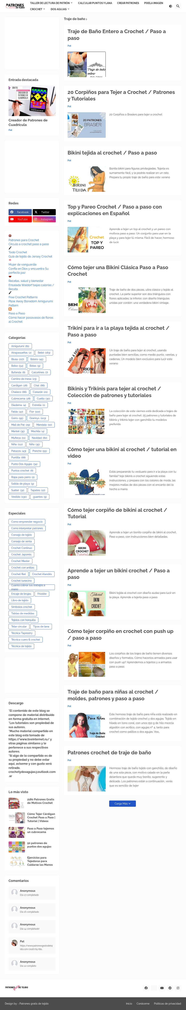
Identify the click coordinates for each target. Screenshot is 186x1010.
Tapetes (38, 490)
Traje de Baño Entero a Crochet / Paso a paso (117, 34)
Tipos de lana (41, 626)
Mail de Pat (20, 424)
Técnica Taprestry (22, 633)
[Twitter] (154, 988)
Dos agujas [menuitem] (59, 9)
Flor (34, 411)
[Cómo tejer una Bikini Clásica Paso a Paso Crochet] (87, 300)
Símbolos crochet (21, 606)
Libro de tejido (19, 600)
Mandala (44, 424)
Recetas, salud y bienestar (26, 281)
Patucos (18, 450)
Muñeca (18, 437)
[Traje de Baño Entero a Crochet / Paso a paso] (87, 64)
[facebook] (146, 988)
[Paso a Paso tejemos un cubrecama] (17, 832)
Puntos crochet (22, 470)
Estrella (38, 405)
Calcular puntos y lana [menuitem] (95, 3)
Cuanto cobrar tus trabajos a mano (28, 587)
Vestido (19, 496)
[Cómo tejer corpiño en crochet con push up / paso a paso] (87, 664)
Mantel (18, 431)
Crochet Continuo (21, 547)
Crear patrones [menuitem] (128, 3)
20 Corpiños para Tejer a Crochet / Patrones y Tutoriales (121, 95)
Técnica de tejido (21, 646)
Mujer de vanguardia (23, 264)
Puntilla (18, 457)
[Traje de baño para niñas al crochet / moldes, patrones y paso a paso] (87, 725)
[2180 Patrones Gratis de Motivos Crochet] (17, 803)
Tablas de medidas (22, 613)
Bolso (17, 365)
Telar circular (19, 626)
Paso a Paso (17, 313)
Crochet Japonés (21, 554)
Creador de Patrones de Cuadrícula (28, 122)
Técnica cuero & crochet (25, 639)
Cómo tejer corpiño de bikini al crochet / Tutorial (117, 513)
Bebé (44, 352)
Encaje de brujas (21, 593)
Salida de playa (22, 483)
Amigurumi (20, 346)
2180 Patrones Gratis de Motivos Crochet (40, 801)
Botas (35, 365)
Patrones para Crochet (24, 240)
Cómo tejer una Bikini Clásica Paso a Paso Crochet (118, 270)
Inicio (129, 1003)
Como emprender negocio (27, 521)
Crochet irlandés (42, 574)
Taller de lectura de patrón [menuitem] (50, 3)
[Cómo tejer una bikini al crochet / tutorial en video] (87, 482)
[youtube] (162, 988)
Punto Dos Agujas (24, 464)
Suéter (17, 490)
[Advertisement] (32, 43)
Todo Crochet (18, 252)
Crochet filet (18, 574)
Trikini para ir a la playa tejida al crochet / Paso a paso (118, 331)
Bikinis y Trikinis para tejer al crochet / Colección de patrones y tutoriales (114, 392)
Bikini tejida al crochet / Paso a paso (112, 153)
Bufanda (18, 372)
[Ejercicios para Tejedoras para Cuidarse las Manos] (17, 861)
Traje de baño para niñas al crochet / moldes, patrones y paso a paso (113, 695)
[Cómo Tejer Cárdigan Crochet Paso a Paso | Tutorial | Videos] (17, 817)
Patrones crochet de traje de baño (109, 753)
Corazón (40, 392)
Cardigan (19, 385)
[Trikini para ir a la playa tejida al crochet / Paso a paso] (87, 361)
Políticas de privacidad (167, 1003)
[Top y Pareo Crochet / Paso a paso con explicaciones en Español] (87, 239)
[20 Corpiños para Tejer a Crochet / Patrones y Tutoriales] (87, 125)
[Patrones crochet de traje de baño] (87, 778)
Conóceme (143, 1003)
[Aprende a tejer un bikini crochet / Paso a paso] (87, 603)
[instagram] (178, 988)
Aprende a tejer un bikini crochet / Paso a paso (119, 574)
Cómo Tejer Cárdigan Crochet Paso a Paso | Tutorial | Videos (41, 817)
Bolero (36, 359)
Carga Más (121, 803)
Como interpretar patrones (27, 528)
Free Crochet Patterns (23, 297)
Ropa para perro (23, 477)
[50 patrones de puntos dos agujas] (17, 846)
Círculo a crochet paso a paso (29, 244)
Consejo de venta (21, 541)
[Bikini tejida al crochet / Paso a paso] (87, 179)
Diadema (18, 405)
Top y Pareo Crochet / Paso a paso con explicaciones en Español (115, 210)
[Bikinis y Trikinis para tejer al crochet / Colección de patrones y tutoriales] (87, 421)
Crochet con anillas (22, 567)
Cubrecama (21, 398)
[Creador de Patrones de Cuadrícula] (32, 101)
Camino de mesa (24, 378)
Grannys (38, 418)
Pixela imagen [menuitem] (153, 3)
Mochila (37, 431)
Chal (39, 385)
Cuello (43, 398)
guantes (40, 496)
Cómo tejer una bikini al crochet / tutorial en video (122, 452)
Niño (34, 444)
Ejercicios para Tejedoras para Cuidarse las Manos (40, 861)
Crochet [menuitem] (36, 9)
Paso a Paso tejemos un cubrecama (40, 830)
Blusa (17, 359)
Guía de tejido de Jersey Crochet (30, 256)
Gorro (17, 418)
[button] (170, 6)
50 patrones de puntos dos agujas (39, 844)
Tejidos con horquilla (23, 620)
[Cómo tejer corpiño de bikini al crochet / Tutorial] (87, 543)
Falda (17, 411)
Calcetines (40, 372)
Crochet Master (20, 561)
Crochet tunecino (21, 580)
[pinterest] (170, 988)
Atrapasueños (21, 352)
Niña (17, 444)
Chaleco (19, 392)
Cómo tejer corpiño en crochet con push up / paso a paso (120, 634)
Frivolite (41, 593)
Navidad (39, 437)
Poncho (40, 450)
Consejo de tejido (21, 534)
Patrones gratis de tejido (33, 1003)
